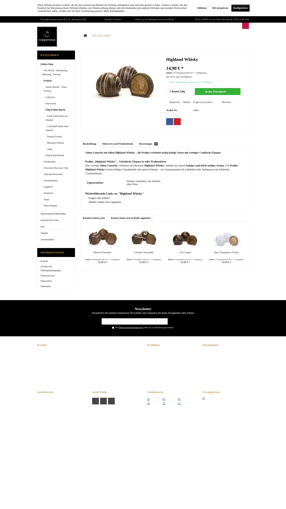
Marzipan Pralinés (55, 143)
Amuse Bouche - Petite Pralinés (55, 89)
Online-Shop (47, 64)
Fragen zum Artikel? (202, 102)
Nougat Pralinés (54, 136)
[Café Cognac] (185, 237)
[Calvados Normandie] (144, 237)
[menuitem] (245, 26)
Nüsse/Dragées (50, 205)
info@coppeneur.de (56, 370)
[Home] (85, 35)
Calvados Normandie (144, 252)
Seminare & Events (50, 220)
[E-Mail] (177, 121)
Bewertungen (148, 144)
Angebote (48, 187)
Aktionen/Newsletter (53, 174)
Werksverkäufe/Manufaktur (53, 214)
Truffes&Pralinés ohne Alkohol (57, 128)
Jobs (43, 226)
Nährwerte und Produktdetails (117, 144)
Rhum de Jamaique (102, 252)
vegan (49, 149)
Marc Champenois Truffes (226, 252)
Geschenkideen (50, 180)
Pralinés (47, 80)
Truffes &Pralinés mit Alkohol (57, 118)
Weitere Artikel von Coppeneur (104, 202)
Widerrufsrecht (47, 275)
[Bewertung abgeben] (204, 64)
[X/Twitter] (103, 401)
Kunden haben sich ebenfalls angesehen (130, 218)
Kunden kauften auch (94, 218)
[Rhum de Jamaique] (102, 237)
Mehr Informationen (113, 11)
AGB (151, 351)
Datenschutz (46, 281)
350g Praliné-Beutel (54, 155)
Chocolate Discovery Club (55, 168)
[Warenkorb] (245, 25)
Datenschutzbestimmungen (131, 327)
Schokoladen (49, 161)
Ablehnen (202, 8)
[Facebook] (169, 121)
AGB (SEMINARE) (158, 359)
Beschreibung (89, 144)
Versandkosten (137, 431)
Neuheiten (48, 193)
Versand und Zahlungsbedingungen (51, 268)
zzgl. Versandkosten (184, 77)
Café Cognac (185, 252)
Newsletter (209, 351)
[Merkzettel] (238, 25)
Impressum (46, 286)
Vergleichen (174, 102)
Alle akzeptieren (220, 8)
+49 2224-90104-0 (57, 366)
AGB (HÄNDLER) (158, 355)
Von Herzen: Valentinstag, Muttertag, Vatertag (55, 72)
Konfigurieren (240, 8)
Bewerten (226, 102)
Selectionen (50, 103)
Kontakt (44, 261)
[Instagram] (111, 401)
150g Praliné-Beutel (55, 110)
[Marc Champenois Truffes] (226, 237)
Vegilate (44, 233)
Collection (50, 97)
